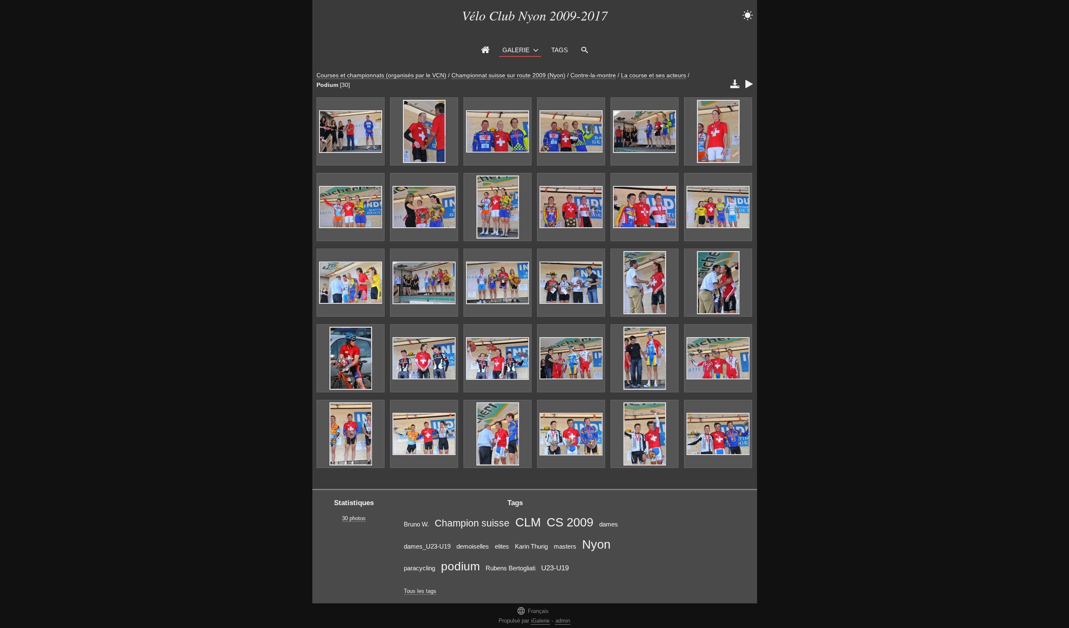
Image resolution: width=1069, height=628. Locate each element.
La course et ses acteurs (653, 75)
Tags (559, 49)
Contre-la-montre (593, 75)
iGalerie (540, 621)
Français (533, 610)
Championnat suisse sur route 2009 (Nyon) (508, 75)
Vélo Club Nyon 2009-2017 (535, 15)
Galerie (515, 49)
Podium (327, 84)
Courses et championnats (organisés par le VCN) (381, 75)
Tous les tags (420, 591)
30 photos (354, 518)
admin (562, 621)
